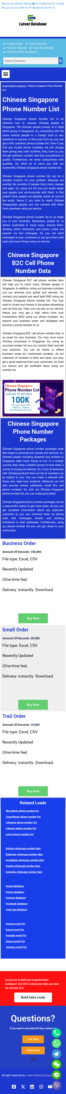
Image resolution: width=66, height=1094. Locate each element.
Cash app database (16, 909)
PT (30, 7)
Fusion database (15, 892)
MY (23, 7)
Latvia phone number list (20, 834)
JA (57, 3)
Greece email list (15, 941)
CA (7, 3)
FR (40, 3)
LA (11, 7)
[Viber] (56, 1085)
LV (15, 7)
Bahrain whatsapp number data (23, 848)
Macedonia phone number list (22, 810)
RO (34, 7)
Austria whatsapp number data (23, 866)
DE (44, 3)
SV (46, 7)
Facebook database (17, 903)
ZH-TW (23, 3)
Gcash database (15, 886)
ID (51, 3)
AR (3, 3)
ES (42, 7)
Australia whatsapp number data (24, 872)
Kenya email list (15, 929)
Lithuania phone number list (21, 822)
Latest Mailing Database (14, 85)
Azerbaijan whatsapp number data (25, 860)
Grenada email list (16, 935)
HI (48, 3)
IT (54, 3)
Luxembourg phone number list (23, 816)
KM (62, 3)
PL (26, 7)
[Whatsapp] (56, 1043)
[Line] (56, 1074)
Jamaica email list (16, 947)
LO (7, 7)
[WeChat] (56, 1064)
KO (3, 7)
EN (33, 3)
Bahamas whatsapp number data (24, 854)
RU (38, 7)
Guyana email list (15, 923)
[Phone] (56, 1032)
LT (18, 7)
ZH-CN (14, 3)
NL (29, 3)
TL (37, 3)
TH (50, 7)
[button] (6, 74)
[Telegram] (56, 1053)
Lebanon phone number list (21, 828)
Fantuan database (16, 897)
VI (53, 7)
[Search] (60, 60)
